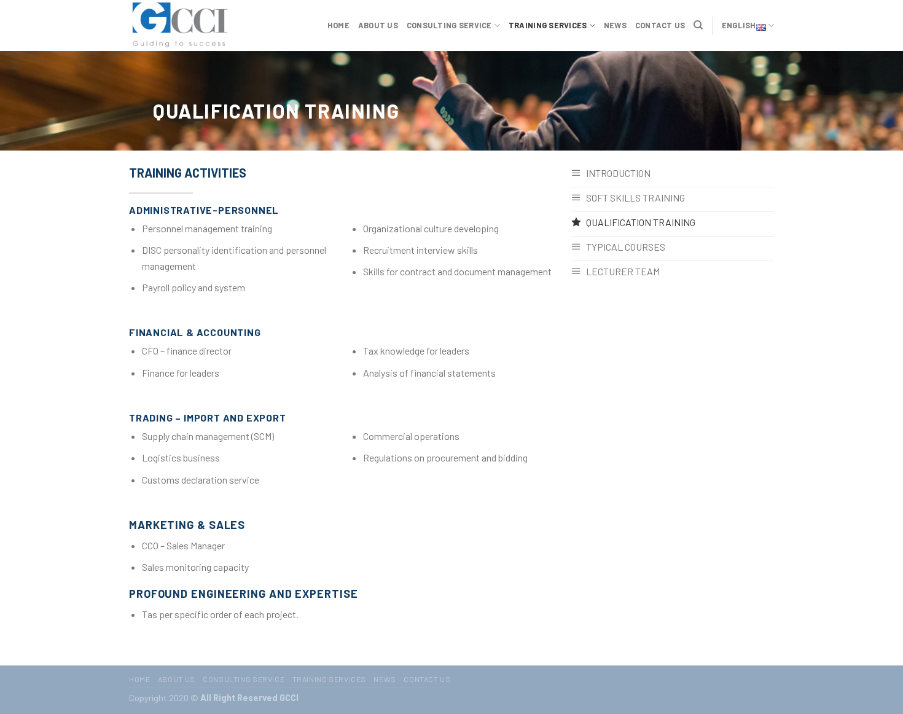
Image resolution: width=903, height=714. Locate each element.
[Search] (698, 25)
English (739, 25)
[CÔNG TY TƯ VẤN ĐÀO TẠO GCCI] (190, 25)
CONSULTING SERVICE (449, 25)
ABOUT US (378, 25)
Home (338, 25)
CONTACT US (660, 25)
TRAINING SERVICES (548, 25)
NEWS (615, 25)
